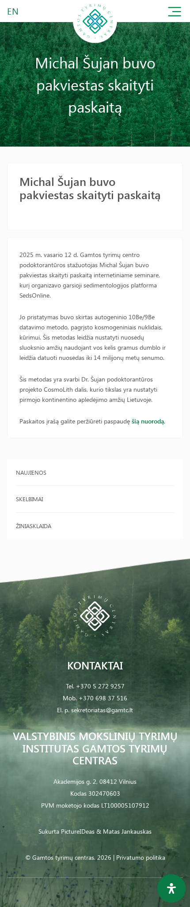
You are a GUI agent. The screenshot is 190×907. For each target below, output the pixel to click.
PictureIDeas (78, 831)
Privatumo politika (140, 857)
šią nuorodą (148, 421)
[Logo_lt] (95, 41)
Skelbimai (29, 499)
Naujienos (31, 472)
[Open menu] (174, 13)
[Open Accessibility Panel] (171, 888)
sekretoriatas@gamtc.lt (102, 710)
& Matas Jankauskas (124, 831)
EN (13, 11)
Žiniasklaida (33, 525)
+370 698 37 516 (103, 698)
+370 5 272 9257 (100, 686)
